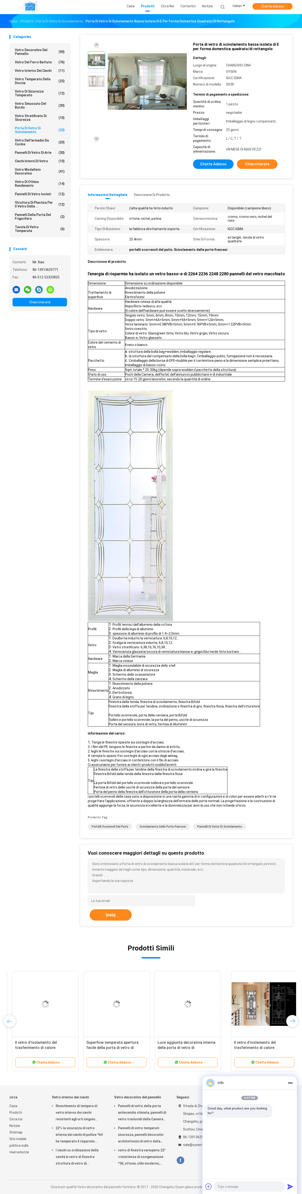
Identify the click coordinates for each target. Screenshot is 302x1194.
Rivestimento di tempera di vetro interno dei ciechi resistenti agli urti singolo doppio (76, 1113)
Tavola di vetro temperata (40, 229)
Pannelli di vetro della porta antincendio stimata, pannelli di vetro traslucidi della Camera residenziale (142, 1113)
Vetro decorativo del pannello (40, 52)
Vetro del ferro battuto (40, 62)
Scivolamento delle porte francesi (163, 826)
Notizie (14, 1126)
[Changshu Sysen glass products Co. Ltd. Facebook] (180, 1160)
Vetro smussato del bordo (40, 105)
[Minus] (290, 1083)
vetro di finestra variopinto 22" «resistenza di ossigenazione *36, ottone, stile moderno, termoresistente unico (141, 1157)
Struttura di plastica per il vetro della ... (40, 204)
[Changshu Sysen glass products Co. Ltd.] (30, 7)
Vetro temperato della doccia (40, 81)
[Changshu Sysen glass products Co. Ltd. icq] (50, 289)
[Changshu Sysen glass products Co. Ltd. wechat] (27, 289)
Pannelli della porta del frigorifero (40, 216)
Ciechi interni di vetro (40, 161)
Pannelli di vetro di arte (40, 152)
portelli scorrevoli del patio (110, 826)
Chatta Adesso (272, 6)
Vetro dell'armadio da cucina (40, 142)
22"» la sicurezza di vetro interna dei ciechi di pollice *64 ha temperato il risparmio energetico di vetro (79, 1135)
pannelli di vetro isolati (40, 194)
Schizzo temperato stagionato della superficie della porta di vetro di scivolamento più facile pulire (42, 1047)
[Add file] (208, 1186)
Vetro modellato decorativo (40, 171)
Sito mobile (17, 1139)
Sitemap (15, 1132)
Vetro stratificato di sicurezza (40, 118)
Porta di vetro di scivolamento (40, 130)
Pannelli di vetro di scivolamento (219, 826)
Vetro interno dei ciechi (40, 71)
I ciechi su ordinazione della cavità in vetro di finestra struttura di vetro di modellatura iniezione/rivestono (77, 1157)
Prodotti (15, 1112)
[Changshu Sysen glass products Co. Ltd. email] (16, 289)
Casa (13, 1106)
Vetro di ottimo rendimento (40, 183)
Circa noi (15, 1119)
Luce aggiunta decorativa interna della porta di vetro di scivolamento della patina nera (255, 1047)
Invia (111, 915)
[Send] (290, 1186)
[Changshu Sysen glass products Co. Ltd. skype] (39, 289)
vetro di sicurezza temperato (40, 93)
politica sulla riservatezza (19, 1149)
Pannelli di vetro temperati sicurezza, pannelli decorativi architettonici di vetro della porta (140, 1135)
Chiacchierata (39, 302)
